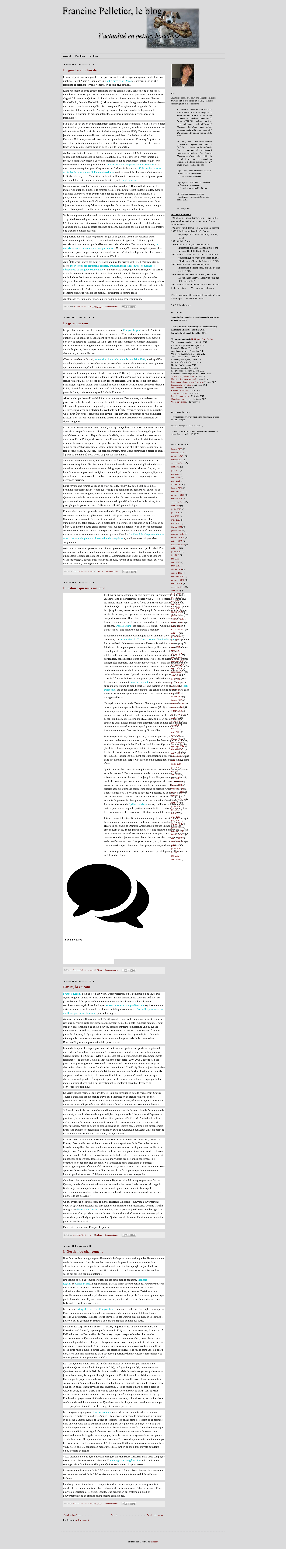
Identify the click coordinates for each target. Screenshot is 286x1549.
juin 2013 (175, 810)
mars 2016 (175, 693)
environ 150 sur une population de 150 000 (130, 164)
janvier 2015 (176, 743)
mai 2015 (175, 728)
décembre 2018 (177, 576)
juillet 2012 (176, 849)
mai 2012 (175, 856)
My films (94, 56)
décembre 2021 (177, 453)
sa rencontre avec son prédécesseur (125, 1005)
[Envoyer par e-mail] (123, 306)
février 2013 (176, 824)
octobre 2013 (176, 796)
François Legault (132, 330)
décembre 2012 (177, 831)
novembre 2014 (177, 750)
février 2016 (176, 697)
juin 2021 (175, 470)
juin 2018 (175, 598)
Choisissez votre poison (181, 399)
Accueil (67, 56)
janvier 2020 (176, 530)
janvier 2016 (176, 700)
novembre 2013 (177, 792)
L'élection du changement (83, 1251)
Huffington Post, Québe (202, 339)
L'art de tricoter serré (180, 396)
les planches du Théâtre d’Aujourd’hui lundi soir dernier (150, 639)
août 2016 (175, 675)
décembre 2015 (177, 704)
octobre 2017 (176, 626)
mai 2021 (175, 474)
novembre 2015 (177, 707)
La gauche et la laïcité (80, 70)
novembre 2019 (177, 537)
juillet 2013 (176, 806)
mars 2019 (175, 566)
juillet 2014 (176, 764)
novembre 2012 (177, 834)
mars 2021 (175, 481)
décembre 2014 (177, 746)
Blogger (154, 1542)
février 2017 (176, 654)
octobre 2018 (176, 583)
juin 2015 (175, 725)
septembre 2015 (178, 714)
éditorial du (86, 1209)
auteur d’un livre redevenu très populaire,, (120, 359)
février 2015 (176, 739)
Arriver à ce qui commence (182, 376)
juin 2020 (175, 513)
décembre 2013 (177, 789)
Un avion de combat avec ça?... (184, 379)
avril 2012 (175, 859)
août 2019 (175, 548)
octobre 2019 (176, 541)
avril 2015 (175, 732)
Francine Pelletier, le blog (83, 307)
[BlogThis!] (125, 306)
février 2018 (176, 612)
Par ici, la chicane (77, 987)
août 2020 (175, 506)
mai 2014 (175, 771)
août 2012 (175, 845)
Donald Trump (124, 625)
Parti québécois (84, 1309)
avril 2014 (175, 774)
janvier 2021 (176, 488)
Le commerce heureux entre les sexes (187, 382)
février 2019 (176, 569)
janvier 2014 (176, 785)
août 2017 (175, 633)
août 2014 (175, 760)
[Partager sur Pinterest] (134, 306)
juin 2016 (175, 682)
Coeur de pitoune (178, 401)
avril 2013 (175, 817)
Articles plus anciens (155, 1515)
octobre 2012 (176, 838)
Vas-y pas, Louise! (179, 393)
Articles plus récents (72, 1515)
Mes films (80, 56)
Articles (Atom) (82, 1520)
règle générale (130, 179)
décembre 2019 (177, 534)
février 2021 (176, 484)
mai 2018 (175, 601)
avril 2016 (175, 689)
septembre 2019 (178, 545)
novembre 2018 (177, 580)
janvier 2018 (176, 615)
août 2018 (175, 590)
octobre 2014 (176, 753)
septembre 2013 (178, 799)
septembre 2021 (178, 463)
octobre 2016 (176, 668)
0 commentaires (111, 307)
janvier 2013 (176, 827)
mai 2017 (175, 644)
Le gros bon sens (75, 323)
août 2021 (175, 467)
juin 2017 (175, 640)
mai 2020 (175, 516)
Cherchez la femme (179, 390)
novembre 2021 (177, 456)
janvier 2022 (176, 449)
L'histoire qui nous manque (84, 588)
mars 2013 (175, 820)
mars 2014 (175, 778)
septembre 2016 (178, 672)
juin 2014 (175, 767)
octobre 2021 (176, 460)
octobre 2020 (176, 499)
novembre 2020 (177, 495)
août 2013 (175, 803)
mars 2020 (175, 523)
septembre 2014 (178, 757)
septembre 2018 (178, 587)
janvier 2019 (176, 573)
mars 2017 (175, 651)
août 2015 (175, 718)
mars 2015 (175, 736)
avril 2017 (175, 647)
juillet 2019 (176, 552)
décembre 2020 (177, 492)
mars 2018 (175, 608)
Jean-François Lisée (104, 1309)
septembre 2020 (178, 502)
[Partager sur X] (128, 306)
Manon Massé (82, 1283)
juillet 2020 (176, 509)
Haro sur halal (177, 387)
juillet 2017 (176, 636)
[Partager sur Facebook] (131, 306)
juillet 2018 (176, 594)
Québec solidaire (138, 804)
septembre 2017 (178, 629)
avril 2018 (175, 605)
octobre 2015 (176, 711)
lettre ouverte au (119, 80)
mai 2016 (175, 686)
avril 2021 (175, 477)
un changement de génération (125, 1460)
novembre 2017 (177, 622)
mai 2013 (175, 813)
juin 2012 (175, 852)
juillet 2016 (176, 679)
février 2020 (176, 527)
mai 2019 (175, 559)
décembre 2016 (177, 661)
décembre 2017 (177, 619)
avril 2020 (175, 520)
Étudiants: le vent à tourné (182, 384)
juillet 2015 (176, 721)
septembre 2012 (178, 842)
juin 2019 (175, 555)
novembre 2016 (177, 665)
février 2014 (176, 781)
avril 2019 (175, 562)
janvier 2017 (176, 658)
